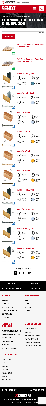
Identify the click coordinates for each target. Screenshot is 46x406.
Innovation (29, 332)
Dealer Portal (7, 380)
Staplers (5, 304)
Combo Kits (6, 317)
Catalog (5, 370)
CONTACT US (6, 359)
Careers (5, 366)
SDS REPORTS (6, 338)
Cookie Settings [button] (32, 403)
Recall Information (9, 348)
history (13, 284)
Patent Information (32, 342)
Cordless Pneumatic (10, 311)
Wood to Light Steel (25, 93)
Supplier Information (33, 346)
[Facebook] (2, 390)
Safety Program (31, 339)
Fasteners (5, 16)
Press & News (7, 373)
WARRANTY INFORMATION (11, 334)
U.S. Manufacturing (12, 289)
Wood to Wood (23, 112)
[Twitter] (6, 390)
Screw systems (7, 307)
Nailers (5, 300)
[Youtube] (11, 390)
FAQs (3, 363)
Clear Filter (8, 36)
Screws (28, 307)
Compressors (7, 314)
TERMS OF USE (20, 403)
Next (29, 273)
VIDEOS (4, 376)
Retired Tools (7, 345)
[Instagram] (15, 390)
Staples (28, 304)
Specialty (28, 311)
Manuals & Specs (8, 341)
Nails (27, 300)
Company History (31, 329)
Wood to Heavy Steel (26, 74)
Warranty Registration (11, 331)
